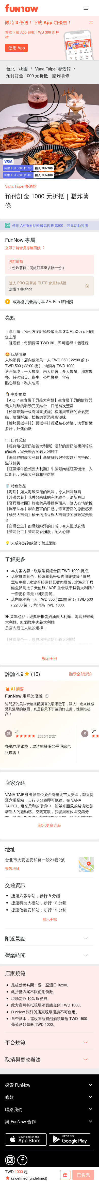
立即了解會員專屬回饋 (23, 247)
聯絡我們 (13, 1109)
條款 (9, 1097)
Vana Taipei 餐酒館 (53, 68)
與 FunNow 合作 (20, 1121)
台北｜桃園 (17, 68)
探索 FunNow (17, 1085)
